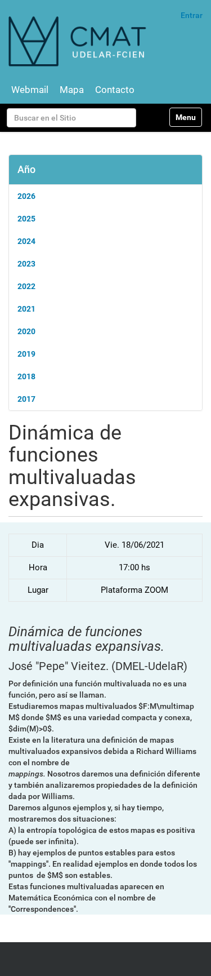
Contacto (114, 89)
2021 (26, 308)
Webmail (29, 89)
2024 (26, 241)
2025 (26, 218)
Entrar (192, 15)
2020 (26, 331)
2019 (26, 353)
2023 (26, 263)
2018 (26, 376)
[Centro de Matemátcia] (78, 41)
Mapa (72, 89)
